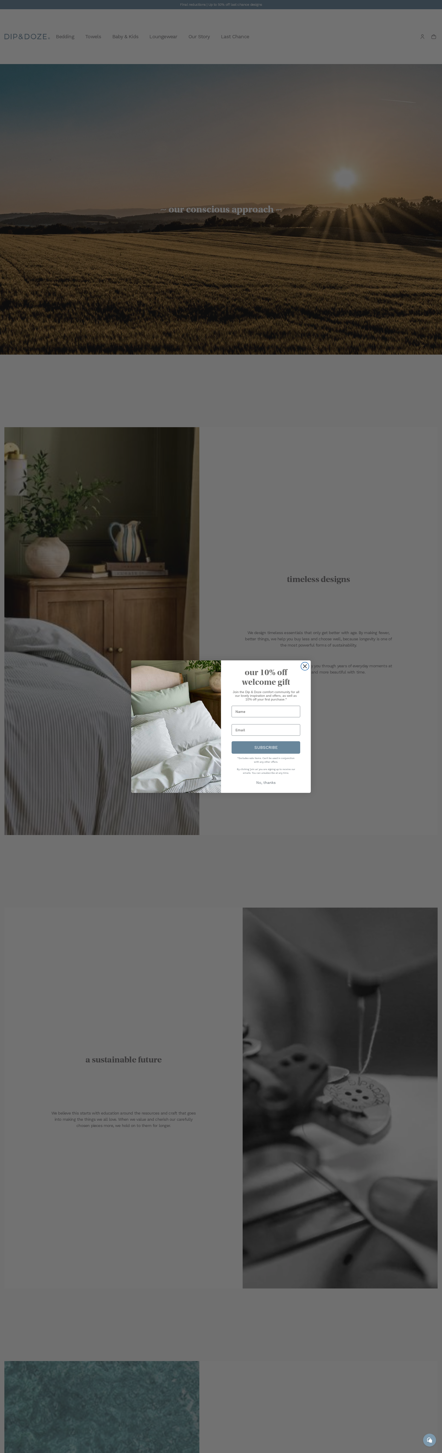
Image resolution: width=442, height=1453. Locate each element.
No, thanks (266, 782)
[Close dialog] (305, 666)
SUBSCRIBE (266, 747)
